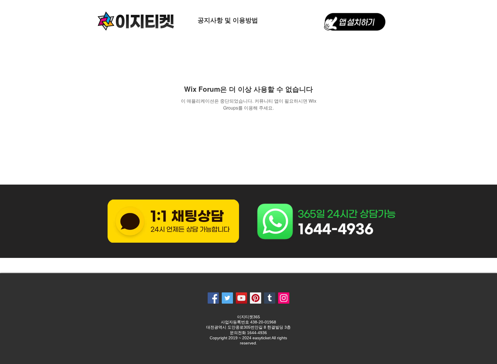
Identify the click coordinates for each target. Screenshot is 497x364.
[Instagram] (283, 298)
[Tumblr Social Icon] (269, 298)
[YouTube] (241, 298)
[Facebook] (213, 298)
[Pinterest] (255, 298)
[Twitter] (227, 298)
